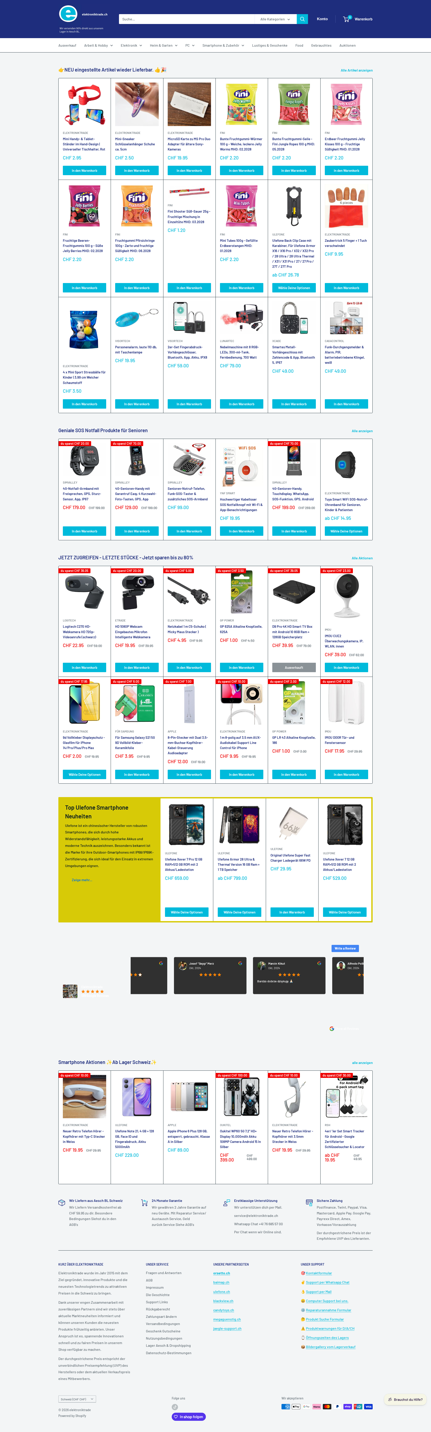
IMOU (328, 629)
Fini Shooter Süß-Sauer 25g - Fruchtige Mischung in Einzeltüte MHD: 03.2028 (189, 216)
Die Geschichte (158, 1295)
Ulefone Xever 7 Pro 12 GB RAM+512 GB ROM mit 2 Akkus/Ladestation (183, 864)
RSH (327, 1125)
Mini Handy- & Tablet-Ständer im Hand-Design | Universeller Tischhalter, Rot (84, 144)
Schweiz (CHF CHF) (73, 1399)
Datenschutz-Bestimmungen (168, 1353)
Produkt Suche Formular (325, 1319)
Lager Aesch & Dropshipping (168, 1345)
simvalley (70, 482)
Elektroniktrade (337, 493)
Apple (172, 1125)
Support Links (157, 1302)
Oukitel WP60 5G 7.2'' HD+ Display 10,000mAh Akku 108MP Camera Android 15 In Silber (240, 1139)
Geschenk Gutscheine (163, 1331)
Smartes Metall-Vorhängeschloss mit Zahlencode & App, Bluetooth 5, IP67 (293, 355)
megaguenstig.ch (227, 1319)
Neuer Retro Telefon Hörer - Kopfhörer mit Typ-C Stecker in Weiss (84, 1136)
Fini (222, 133)
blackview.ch (223, 1301)
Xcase (276, 341)
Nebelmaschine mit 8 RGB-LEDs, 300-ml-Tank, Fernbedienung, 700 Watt (239, 352)
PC (187, 45)
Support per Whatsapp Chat (328, 1282)
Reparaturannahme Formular (328, 1310)
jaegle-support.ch (227, 1328)
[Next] (373, 489)
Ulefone (278, 234)
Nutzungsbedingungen (164, 1338)
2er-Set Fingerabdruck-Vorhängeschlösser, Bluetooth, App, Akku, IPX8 (187, 352)
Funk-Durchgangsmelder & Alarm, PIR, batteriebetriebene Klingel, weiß (345, 355)
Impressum (155, 1287)
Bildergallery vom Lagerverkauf (331, 1347)
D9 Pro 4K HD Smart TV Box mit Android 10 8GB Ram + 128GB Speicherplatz (292, 631)
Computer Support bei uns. (327, 1301)
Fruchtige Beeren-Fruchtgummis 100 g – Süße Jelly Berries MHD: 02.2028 (83, 245)
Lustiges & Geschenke (270, 45)
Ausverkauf (67, 45)
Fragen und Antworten (164, 1273)
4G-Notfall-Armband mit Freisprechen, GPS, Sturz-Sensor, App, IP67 (82, 493)
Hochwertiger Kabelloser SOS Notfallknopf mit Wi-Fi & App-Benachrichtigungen (241, 504)
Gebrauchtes (321, 45)
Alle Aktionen (363, 558)
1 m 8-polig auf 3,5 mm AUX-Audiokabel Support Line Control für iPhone (240, 742)
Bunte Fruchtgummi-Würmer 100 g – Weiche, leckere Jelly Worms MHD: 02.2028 (241, 144)
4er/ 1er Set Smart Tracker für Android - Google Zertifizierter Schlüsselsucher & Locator (345, 1139)
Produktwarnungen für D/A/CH (330, 1328)
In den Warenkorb (84, 170)
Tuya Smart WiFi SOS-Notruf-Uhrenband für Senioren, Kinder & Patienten (346, 504)
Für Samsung (124, 731)
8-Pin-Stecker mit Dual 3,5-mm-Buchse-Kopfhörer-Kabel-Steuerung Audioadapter (188, 745)
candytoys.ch (223, 1310)
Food (299, 45)
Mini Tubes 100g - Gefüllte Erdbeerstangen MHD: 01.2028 (239, 245)
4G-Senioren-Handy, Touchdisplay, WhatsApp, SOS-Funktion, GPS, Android (293, 493)
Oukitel (225, 1125)
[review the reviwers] (201, 964)
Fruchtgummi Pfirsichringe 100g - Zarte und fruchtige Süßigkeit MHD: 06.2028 (135, 245)
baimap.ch (221, 1282)
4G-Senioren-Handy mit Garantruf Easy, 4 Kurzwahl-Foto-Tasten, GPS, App (135, 493)
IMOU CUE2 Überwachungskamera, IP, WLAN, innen (344, 641)
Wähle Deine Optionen (294, 288)
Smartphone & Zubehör (220, 45)
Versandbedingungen (163, 1323)
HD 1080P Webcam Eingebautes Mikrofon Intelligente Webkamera (132, 631)
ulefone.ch (221, 1291)
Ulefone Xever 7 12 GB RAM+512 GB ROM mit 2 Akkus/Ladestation (339, 864)
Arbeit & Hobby (96, 45)
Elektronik (129, 45)
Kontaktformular (319, 1273)
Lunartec (227, 341)
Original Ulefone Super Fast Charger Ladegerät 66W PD (290, 857)
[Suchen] (302, 19)
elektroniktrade (75, 133)
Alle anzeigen (363, 431)
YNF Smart (227, 493)
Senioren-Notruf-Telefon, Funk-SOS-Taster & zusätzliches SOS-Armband (188, 493)
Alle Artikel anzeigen (357, 70)
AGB (149, 1280)
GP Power (227, 620)
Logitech (69, 620)
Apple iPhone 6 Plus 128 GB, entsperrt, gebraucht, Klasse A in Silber (189, 1136)
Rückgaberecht (158, 1309)
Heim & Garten (161, 45)
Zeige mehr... (82, 880)
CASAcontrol (334, 341)
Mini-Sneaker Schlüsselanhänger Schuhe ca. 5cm (135, 144)
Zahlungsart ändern (161, 1316)
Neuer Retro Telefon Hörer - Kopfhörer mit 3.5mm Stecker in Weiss (292, 1136)
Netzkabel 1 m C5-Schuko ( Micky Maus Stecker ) (187, 629)
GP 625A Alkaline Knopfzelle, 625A (241, 629)
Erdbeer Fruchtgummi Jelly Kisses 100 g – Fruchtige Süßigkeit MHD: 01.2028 (345, 144)
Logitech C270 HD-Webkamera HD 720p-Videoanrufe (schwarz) (79, 631)
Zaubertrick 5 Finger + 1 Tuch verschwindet (346, 243)
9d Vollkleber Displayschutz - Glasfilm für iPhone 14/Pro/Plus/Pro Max (84, 742)
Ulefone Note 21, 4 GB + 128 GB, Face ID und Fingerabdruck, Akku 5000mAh (134, 1139)
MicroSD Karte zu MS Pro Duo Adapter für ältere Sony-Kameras (189, 144)
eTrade (120, 620)
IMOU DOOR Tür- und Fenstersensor (339, 740)
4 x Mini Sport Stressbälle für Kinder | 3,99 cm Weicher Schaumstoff (84, 377)
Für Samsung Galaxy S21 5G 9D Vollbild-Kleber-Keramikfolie (135, 742)
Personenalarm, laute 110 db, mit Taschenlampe (136, 349)
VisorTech (122, 341)
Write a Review (345, 948)
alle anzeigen (363, 1062)
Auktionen (347, 45)
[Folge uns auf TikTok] (175, 1407)
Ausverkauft (294, 667)
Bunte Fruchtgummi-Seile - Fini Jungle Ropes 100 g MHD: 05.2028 (293, 144)
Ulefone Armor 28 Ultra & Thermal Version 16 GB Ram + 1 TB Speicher (238, 864)
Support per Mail (319, 1291)
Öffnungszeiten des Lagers (327, 1337)
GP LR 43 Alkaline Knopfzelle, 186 (294, 740)
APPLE (172, 731)
